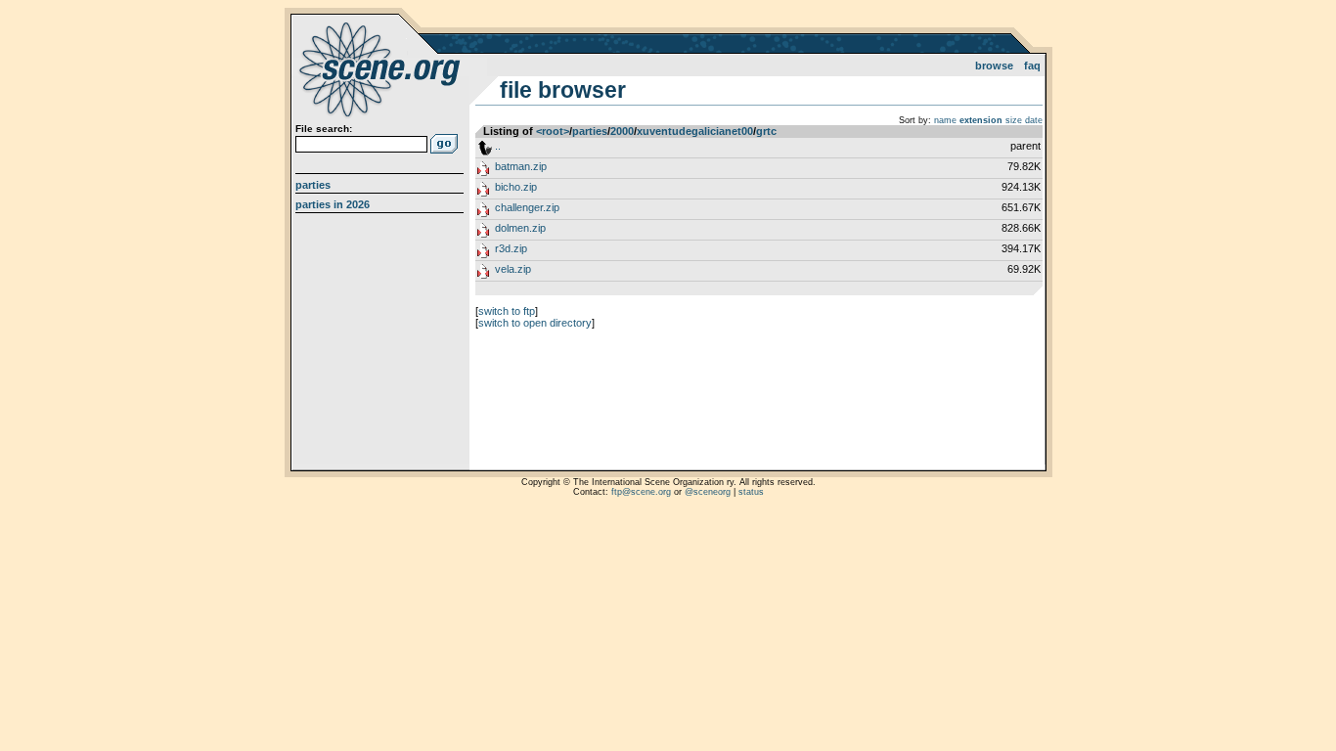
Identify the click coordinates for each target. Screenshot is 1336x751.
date (1034, 120)
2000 (622, 131)
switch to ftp (506, 311)
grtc (766, 131)
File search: (323, 128)
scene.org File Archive (381, 68)
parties (589, 131)
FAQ (1032, 65)
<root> (552, 131)
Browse (994, 65)
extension (980, 120)
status (751, 492)
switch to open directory (535, 323)
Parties (313, 185)
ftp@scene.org (641, 492)
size (1013, 120)
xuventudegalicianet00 (695, 131)
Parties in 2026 (332, 204)
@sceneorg (708, 492)
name (945, 120)
